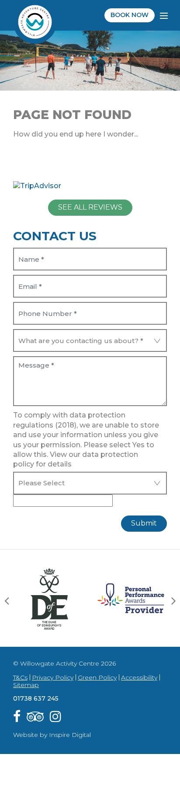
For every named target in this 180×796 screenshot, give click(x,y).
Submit (144, 523)
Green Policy (97, 677)
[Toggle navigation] (164, 16)
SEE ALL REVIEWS (90, 207)
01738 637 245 (36, 698)
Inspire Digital (70, 735)
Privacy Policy (52, 677)
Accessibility (139, 677)
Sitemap (26, 685)
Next (173, 600)
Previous (6, 600)
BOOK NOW (130, 15)
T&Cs (20, 677)
